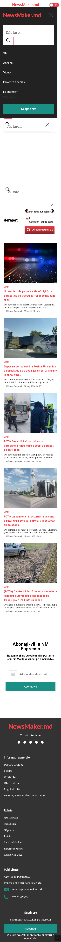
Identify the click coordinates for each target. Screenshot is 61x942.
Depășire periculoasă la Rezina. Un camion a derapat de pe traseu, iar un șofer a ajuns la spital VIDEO (30, 370)
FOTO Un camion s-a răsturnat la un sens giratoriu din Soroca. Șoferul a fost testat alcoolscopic (29, 521)
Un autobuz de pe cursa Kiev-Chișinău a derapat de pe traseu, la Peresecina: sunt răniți (29, 295)
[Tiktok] (36, 742)
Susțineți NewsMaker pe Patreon (24, 795)
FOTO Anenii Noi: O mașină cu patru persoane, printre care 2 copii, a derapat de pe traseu (29, 445)
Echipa (8, 770)
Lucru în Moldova (13, 842)
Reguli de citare (13, 789)
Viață (6, 287)
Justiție (7, 836)
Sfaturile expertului (13, 848)
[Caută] (8, 190)
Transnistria (10, 823)
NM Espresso (11, 817)
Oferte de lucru (13, 783)
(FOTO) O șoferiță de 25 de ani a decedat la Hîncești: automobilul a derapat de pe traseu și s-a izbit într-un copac (30, 595)
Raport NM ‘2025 (13, 854)
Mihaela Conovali (14, 311)
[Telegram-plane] (42, 742)
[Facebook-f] (19, 742)
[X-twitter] (24, 742)
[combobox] (30, 192)
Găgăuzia (9, 830)
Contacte (10, 777)
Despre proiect (13, 764)
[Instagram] (30, 742)
